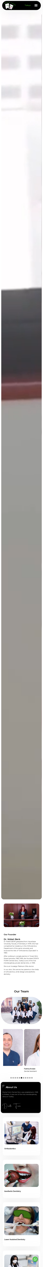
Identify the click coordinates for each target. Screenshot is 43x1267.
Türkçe (28, 5)
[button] (36, 5)
